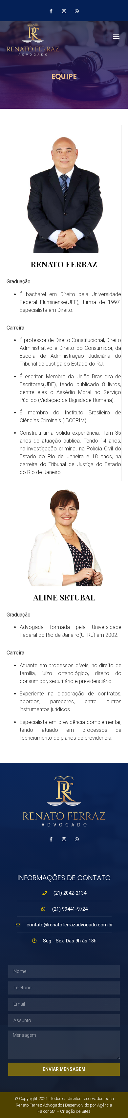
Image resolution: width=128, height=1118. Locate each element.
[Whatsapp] (77, 839)
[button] (116, 36)
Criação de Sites (75, 1111)
